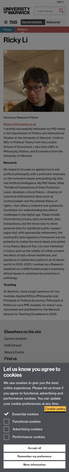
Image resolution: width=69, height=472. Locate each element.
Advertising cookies (27, 429)
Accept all (34, 448)
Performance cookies (28, 437)
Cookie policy (55, 409)
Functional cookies (26, 422)
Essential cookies (25, 414)
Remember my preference (34, 456)
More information (34, 464)
